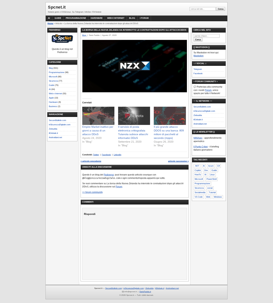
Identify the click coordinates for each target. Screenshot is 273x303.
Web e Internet (115, 18)
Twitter (96, 155)
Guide (58, 18)
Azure (211, 166)
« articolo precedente (91, 161)
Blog (132, 18)
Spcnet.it (57, 7)
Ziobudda (53, 129)
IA (205, 174)
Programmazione (76, 18)
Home (50, 23)
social (209, 188)
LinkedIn (117, 155)
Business (53, 106)
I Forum (144, 18)
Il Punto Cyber (201, 146)
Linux (212, 174)
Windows (218, 197)
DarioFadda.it (145, 292)
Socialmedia (200, 192)
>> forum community (92, 192)
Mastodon (199, 55)
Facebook (106, 155)
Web (208, 197)
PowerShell (212, 179)
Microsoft (53, 76)
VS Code (199, 197)
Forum (119, 186)
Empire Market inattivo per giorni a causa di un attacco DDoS (97, 130)
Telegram (198, 69)
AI (49, 18)
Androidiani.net (55, 137)
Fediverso (109, 174)
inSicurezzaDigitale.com (59, 124)
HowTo (198, 174)
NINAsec (198, 138)
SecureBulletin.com (57, 120)
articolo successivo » (178, 161)
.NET (197, 166)
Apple (51, 98)
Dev (206, 170)
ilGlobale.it (53, 133)
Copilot (198, 170)
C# (218, 166)
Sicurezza (53, 81)
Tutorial (212, 192)
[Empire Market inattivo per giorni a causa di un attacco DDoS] (98, 116)
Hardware (97, 18)
